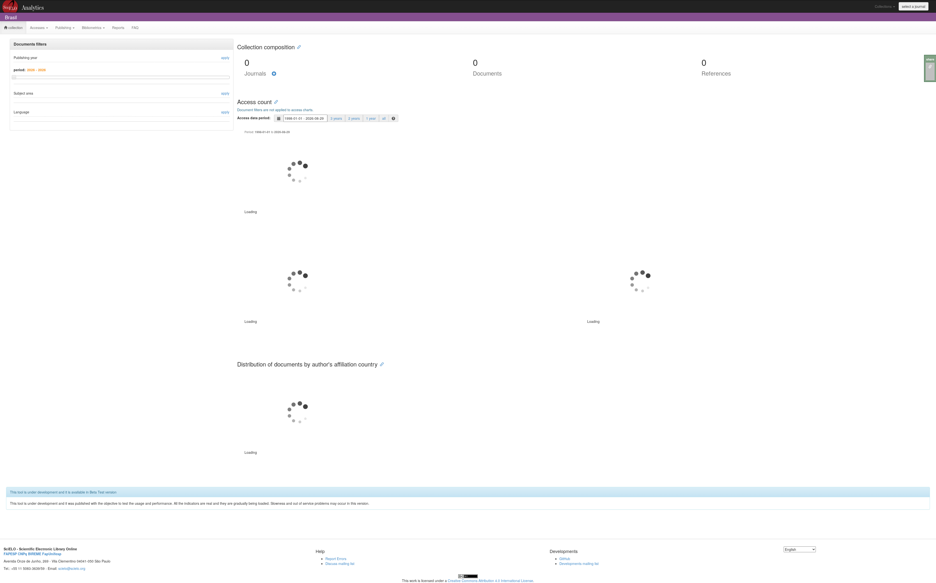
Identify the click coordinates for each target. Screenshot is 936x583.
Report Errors (335, 558)
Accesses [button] (38, 27)
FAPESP (10, 553)
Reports (118, 27)
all (384, 118)
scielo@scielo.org (71, 568)
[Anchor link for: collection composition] (298, 47)
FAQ (135, 27)
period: (20, 69)
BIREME (34, 553)
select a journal (913, 6)
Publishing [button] (63, 27)
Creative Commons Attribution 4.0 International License (490, 580)
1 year (371, 118)
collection (15, 27)
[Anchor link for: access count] (275, 102)
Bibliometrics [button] (92, 27)
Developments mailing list (579, 563)
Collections (884, 6)
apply (225, 57)
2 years (354, 118)
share (930, 59)
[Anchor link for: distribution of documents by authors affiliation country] (380, 364)
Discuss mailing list (339, 563)
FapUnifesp (51, 553)
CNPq (22, 553)
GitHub (564, 558)
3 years (336, 118)
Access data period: (254, 117)
